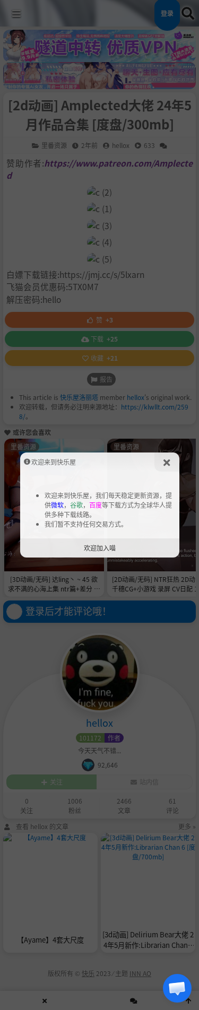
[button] (177, 988)
